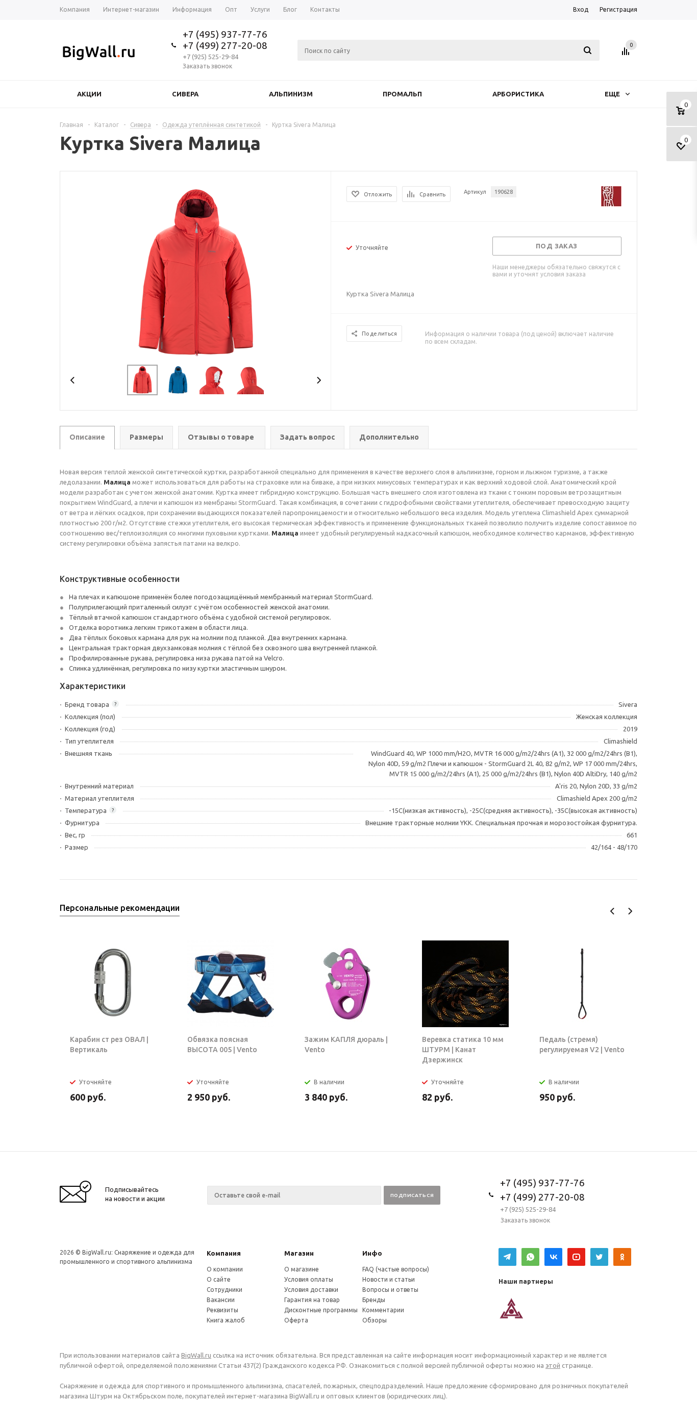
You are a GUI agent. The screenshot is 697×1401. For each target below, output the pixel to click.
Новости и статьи (388, 1279)
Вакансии (221, 1299)
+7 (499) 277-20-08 (225, 45)
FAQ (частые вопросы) (395, 1269)
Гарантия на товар (312, 1299)
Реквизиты (222, 1310)
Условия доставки (311, 1289)
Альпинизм (291, 93)
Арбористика (518, 93)
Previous (72, 380)
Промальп (402, 93)
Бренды (373, 1299)
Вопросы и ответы (390, 1289)
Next (318, 380)
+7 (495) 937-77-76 (225, 34)
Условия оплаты (308, 1279)
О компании (225, 1269)
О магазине (301, 1269)
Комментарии (383, 1310)
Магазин (299, 1253)
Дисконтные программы (321, 1310)
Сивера (185, 93)
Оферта (296, 1320)
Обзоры (374, 1320)
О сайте (219, 1279)
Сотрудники (224, 1289)
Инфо (372, 1253)
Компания (224, 1253)
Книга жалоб (226, 1320)
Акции (89, 93)
